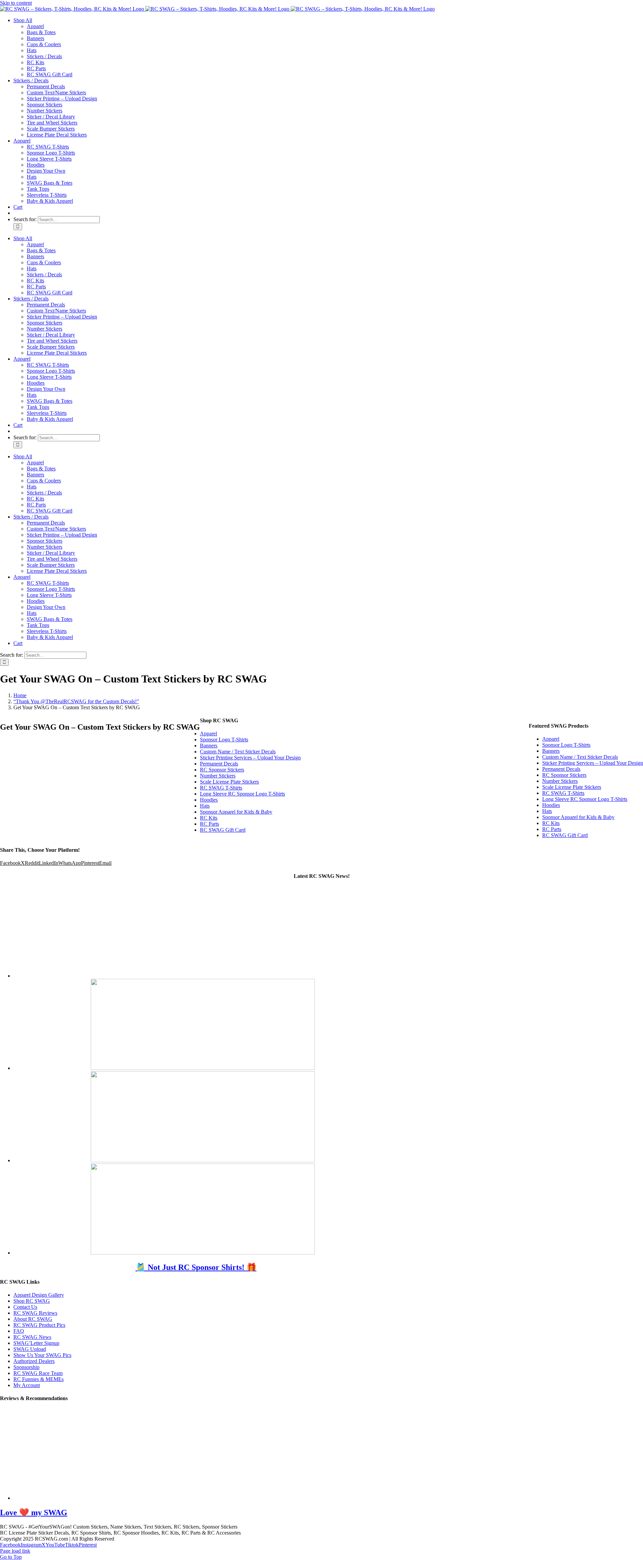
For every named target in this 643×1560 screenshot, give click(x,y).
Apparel (550, 739)
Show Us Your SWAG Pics (42, 1355)
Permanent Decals (561, 769)
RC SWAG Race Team (38, 1373)
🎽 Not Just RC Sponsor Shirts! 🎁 (196, 1267)
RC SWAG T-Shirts (563, 793)
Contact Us (25, 1307)
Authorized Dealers (34, 1361)
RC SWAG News (32, 1337)
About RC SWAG (32, 1319)
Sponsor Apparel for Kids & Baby (578, 817)
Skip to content (16, 3)
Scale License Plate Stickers (571, 787)
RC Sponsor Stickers (564, 775)
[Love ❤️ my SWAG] (125, 1498)
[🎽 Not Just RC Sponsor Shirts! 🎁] (203, 976)
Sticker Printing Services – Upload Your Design (592, 763)
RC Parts (551, 829)
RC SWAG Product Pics (39, 1325)
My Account (26, 1385)
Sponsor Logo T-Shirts (566, 745)
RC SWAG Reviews (35, 1313)
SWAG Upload (29, 1349)
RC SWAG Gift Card (565, 835)
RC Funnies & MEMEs (38, 1379)
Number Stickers (560, 781)
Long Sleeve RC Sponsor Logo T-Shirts (584, 799)
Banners (551, 751)
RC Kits (551, 823)
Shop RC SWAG (31, 1301)
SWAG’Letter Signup (36, 1343)
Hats (547, 811)
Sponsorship (26, 1367)
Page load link (15, 1551)
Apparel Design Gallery (38, 1295)
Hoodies (551, 805)
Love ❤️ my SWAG (33, 1512)
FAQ (18, 1331)
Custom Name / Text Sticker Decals (580, 757)
